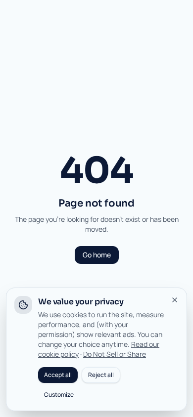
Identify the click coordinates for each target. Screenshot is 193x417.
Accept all (58, 375)
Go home (97, 254)
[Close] (175, 300)
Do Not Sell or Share (114, 354)
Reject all (101, 375)
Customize (59, 394)
